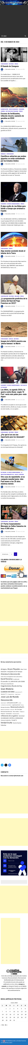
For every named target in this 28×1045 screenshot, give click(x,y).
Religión (17, 296)
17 (14, 1014)
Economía (21, 109)
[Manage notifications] (4, 1041)
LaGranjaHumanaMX (12, 703)
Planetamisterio (16, 713)
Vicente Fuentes (17, 723)
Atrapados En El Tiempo (14, 671)
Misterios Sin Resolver (5, 709)
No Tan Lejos (18, 709)
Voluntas (3, 725)
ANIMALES (3, 154)
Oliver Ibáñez (16, 711)
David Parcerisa (7, 679)
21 (2, 1017)
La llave (19, 702)
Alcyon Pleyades (13, 669)
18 (18, 1014)
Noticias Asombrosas (6, 711)
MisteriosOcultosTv (17, 707)
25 (18, 1017)
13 (25, 1011)
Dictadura (3, 472)
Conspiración (4, 296)
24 (14, 1017)
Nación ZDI (12, 709)
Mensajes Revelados (5, 707)
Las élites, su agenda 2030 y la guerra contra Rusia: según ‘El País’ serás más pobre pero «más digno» (14, 393)
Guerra (3, 111)
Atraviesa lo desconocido (10, 674)
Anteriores (5, 554)
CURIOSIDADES (4, 64)
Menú (4, 36)
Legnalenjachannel (16, 705)
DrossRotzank (16, 679)
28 (2, 1020)
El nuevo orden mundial (13, 203)
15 (6, 1014)
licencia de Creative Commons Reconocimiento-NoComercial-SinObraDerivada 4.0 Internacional (14, 978)
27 (25, 1017)
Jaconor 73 (4, 694)
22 (6, 1017)
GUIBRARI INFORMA (8, 692)
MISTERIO (11, 64)
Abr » (6, 1025)
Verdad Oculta (6, 722)
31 (14, 1020)
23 (10, 1017)
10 (14, 1011)
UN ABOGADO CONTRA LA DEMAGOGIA (12, 718)
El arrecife (4, 681)
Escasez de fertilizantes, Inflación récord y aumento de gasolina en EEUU (12, 115)
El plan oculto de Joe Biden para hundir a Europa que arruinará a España (13, 208)
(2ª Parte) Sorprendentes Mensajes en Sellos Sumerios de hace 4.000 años (13, 526)
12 (21, 1011)
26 (21, 1017)
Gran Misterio (7, 688)
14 (2, 1014)
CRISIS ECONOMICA (13, 109)
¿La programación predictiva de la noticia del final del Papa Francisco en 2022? (14, 300)
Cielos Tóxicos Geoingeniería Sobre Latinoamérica (11, 676)
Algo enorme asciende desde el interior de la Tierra (13, 252)
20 (25, 1014)
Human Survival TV (18, 692)
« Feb (2, 1025)
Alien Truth (24, 669)
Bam (11, 1042)
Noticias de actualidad (12, 111)
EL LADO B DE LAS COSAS (16, 681)
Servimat (21, 716)
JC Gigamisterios (10, 694)
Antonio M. (4, 671)
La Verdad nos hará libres (6, 705)
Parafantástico (9, 713)
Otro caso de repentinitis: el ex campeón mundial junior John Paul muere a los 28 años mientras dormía (13, 480)
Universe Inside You (6, 720)
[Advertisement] (14, 19)
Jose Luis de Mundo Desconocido (10, 698)
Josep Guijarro (3, 702)
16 (10, 1014)
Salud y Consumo (19, 474)
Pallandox (3, 713)
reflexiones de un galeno (9, 716)
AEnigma (4, 669)
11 (18, 1011)
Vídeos (16, 64)
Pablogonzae (22, 711)
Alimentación (4, 109)
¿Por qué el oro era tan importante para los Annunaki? (12, 436)
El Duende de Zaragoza (10, 66)
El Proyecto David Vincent (7, 684)
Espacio (11, 338)
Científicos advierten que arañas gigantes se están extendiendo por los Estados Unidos (13, 158)
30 (10, 1020)
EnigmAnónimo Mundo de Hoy (11, 686)
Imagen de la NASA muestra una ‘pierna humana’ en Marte (13, 342)
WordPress (6, 1042)
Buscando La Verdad (10, 69)
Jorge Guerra (17, 694)
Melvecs (22, 705)
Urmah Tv (14, 720)
